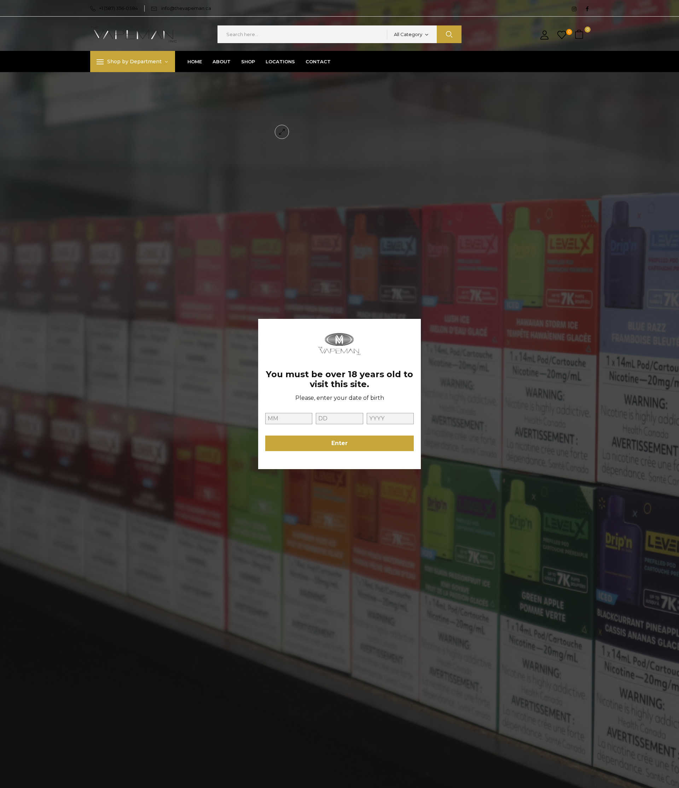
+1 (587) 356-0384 (118, 8)
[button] (580, 34)
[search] (449, 34)
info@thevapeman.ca (186, 8)
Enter (339, 443)
